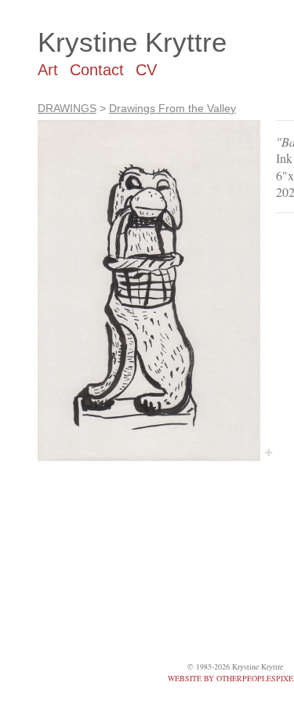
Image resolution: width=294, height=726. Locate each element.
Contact (97, 69)
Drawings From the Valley (172, 108)
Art (48, 69)
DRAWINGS (67, 108)
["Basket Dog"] (149, 290)
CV (146, 69)
